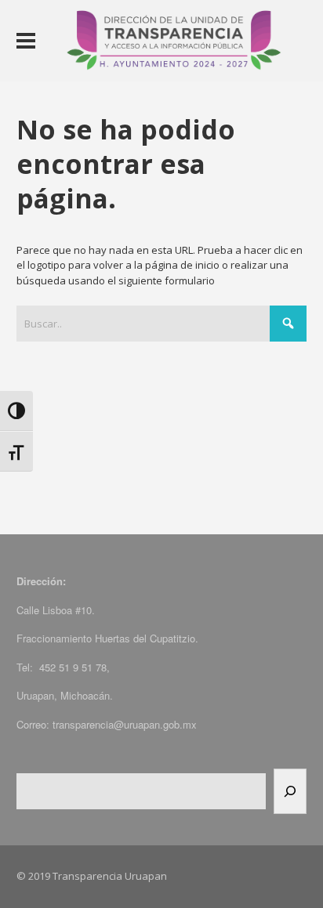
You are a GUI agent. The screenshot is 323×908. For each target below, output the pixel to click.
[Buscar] (290, 791)
